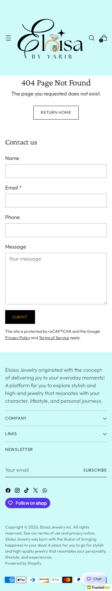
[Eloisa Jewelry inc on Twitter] (36, 491)
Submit (20, 317)
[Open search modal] (91, 38)
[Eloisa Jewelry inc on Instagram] (17, 491)
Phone (12, 217)
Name (12, 158)
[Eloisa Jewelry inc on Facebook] (8, 491)
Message (15, 246)
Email (13, 187)
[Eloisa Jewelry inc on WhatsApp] (45, 491)
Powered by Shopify (23, 563)
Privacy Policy (17, 337)
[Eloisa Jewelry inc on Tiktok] (27, 491)
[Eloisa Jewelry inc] (49, 37)
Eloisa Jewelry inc (55, 527)
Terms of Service (54, 337)
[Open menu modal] (8, 38)
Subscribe (95, 470)
